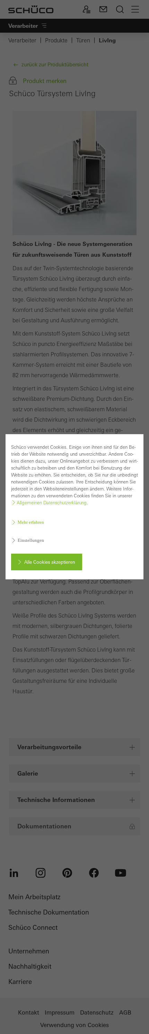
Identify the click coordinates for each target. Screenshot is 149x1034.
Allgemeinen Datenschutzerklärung (52, 502)
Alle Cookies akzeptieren (49, 562)
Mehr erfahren (31, 522)
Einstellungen (31, 540)
